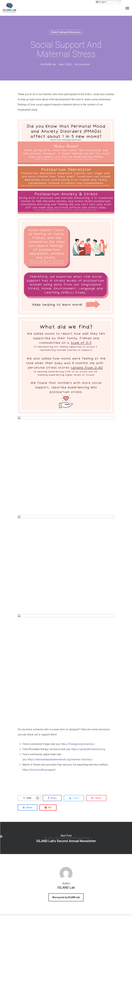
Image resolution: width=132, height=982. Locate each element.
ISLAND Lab (50, 64)
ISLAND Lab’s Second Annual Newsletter (66, 838)
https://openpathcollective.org (88, 749)
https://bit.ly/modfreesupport (39, 769)
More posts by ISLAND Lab (66, 897)
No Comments (82, 64)
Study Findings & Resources (66, 32)
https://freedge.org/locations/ (78, 744)
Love (32, 798)
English (102, 2)
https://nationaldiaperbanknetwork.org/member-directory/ (60, 759)
